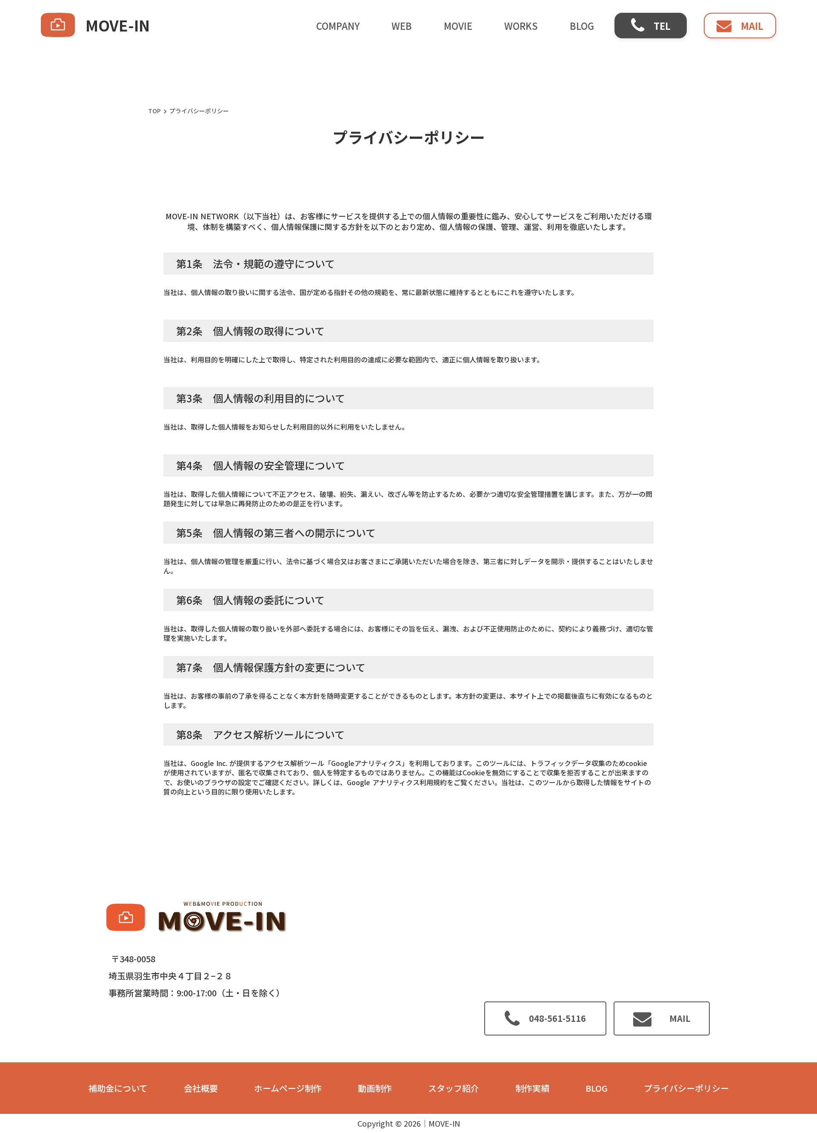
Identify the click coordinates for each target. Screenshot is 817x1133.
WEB (401, 25)
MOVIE (458, 25)
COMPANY (338, 25)
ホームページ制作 (288, 1088)
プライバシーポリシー (686, 1088)
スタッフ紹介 (453, 1088)
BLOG (582, 25)
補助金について (118, 1088)
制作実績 (532, 1088)
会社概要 (201, 1088)
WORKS (521, 25)
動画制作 (375, 1088)
